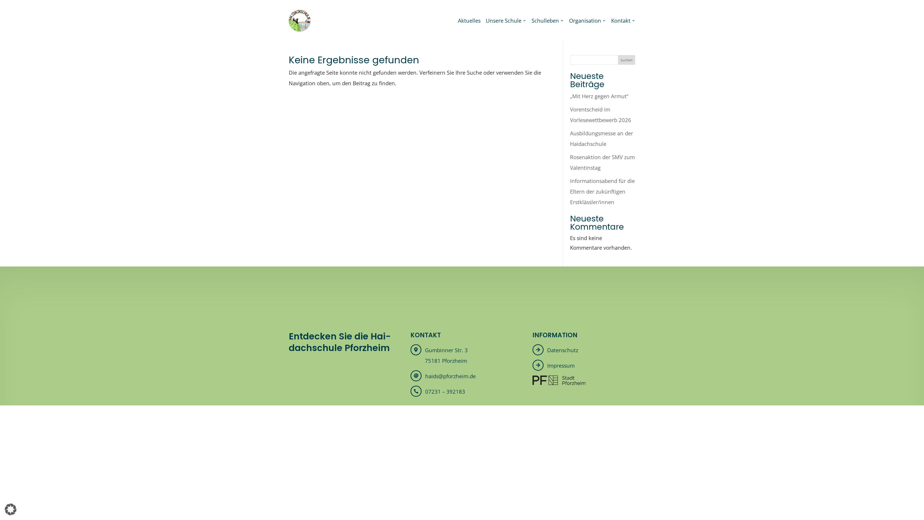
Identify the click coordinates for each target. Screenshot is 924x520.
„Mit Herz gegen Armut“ (599, 96)
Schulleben (545, 20)
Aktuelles (469, 20)
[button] (10, 509)
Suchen (627, 60)
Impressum (561, 365)
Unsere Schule (503, 20)
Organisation (585, 20)
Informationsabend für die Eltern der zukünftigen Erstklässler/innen (602, 191)
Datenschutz (562, 350)
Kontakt (620, 20)
